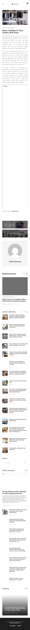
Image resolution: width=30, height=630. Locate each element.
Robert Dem (4, 304)
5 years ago (11, 35)
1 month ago (7, 612)
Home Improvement (8, 27)
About (19, 625)
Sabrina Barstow (5, 35)
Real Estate (17, 232)
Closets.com (15, 211)
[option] (15, 291)
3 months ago (12, 505)
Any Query (13, 625)
